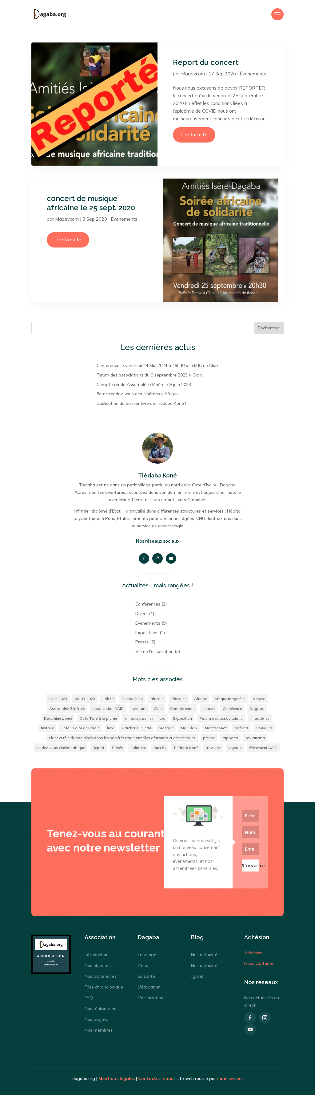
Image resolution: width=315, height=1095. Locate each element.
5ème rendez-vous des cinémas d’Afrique (138, 394)
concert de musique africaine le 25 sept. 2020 (91, 203)
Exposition (182, 718)
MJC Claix (189, 728)
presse (209, 737)
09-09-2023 (85, 698)
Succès (160, 747)
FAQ (89, 997)
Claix (158, 708)
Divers (141, 613)
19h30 (108, 698)
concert (208, 708)
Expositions (146, 632)
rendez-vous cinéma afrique (60, 747)
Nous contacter (259, 963)
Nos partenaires (101, 976)
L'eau (143, 965)
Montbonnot (216, 728)
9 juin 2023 (57, 698)
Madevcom (193, 74)
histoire (47, 728)
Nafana (241, 728)
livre (110, 728)
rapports (230, 737)
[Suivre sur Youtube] (171, 558)
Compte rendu (182, 708)
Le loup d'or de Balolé (80, 728)
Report (98, 747)
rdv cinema (255, 737)
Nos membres (99, 1030)
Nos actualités (205, 954)
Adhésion (253, 953)
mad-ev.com (230, 1078)
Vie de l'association (154, 651)
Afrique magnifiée (229, 698)
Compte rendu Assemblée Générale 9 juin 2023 (144, 384)
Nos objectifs (98, 965)
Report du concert (205, 62)
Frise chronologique (104, 987)
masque (166, 728)
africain (157, 698)
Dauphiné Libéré (58, 718)
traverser (213, 747)
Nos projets (96, 1019)
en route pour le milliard (145, 718)
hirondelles (259, 718)
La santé (146, 976)
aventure (138, 708)
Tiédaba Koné (185, 747)
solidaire (138, 747)
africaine (178, 698)
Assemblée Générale (67, 708)
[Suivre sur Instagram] (157, 558)
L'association (150, 997)
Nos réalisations (100, 1008)
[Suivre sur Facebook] (144, 558)
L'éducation (149, 987)
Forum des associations (221, 718)
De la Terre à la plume (98, 718)
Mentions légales (116, 1078)
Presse (142, 642)
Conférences (147, 604)
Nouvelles (264, 728)
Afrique (200, 698)
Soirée (117, 747)
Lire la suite (194, 135)
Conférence (232, 708)
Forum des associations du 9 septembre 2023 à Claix (149, 375)
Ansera (259, 698)
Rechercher (269, 328)
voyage (235, 747)
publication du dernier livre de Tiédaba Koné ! (141, 403)
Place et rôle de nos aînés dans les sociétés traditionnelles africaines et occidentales (122, 737)
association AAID (108, 708)
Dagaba (257, 708)
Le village (147, 954)
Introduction (97, 954)
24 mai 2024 (132, 698)
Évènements (253, 74)
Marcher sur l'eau (136, 728)
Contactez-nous (155, 1078)
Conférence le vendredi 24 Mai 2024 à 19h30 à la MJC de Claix (158, 365)
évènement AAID (263, 747)
